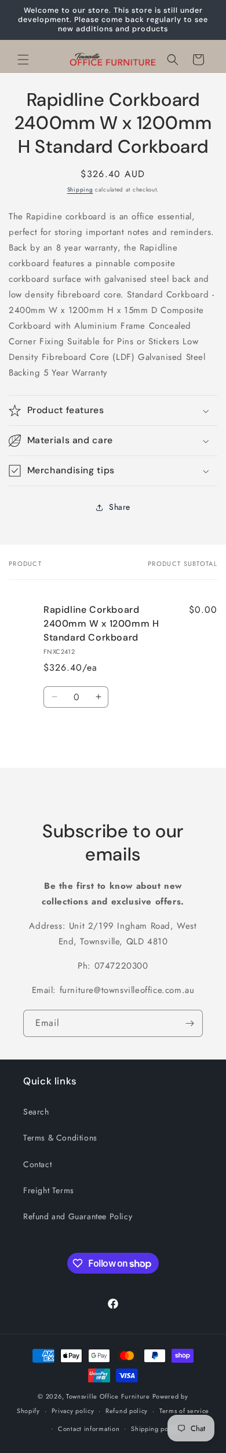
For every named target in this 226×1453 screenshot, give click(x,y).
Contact (37, 1164)
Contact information (88, 1428)
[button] (23, 59)
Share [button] (119, 507)
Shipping (80, 189)
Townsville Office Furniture (108, 1396)
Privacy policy (73, 1410)
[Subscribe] (189, 1023)
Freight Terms (48, 1190)
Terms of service (184, 1410)
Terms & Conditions (60, 1137)
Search (36, 1111)
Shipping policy (155, 1428)
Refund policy (126, 1410)
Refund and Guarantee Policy (77, 1216)
